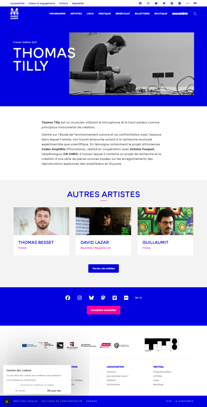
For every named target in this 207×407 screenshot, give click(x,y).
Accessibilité (17, 3)
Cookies (92, 401)
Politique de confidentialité (62, 401)
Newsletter (78, 3)
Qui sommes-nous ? (117, 376)
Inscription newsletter (103, 310)
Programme (57, 13)
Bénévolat (123, 13)
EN (195, 3)
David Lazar (95, 242)
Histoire (63, 3)
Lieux (90, 13)
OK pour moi (54, 390)
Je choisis (20, 390)
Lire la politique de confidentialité (21, 380)
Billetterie (142, 13)
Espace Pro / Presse (71, 380)
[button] (7, 401)
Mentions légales (26, 401)
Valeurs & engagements (41, 3)
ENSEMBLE (180, 13)
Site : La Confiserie (179, 401)
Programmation (162, 372)
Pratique (104, 13)
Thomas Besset (36, 242)
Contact (111, 372)
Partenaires (113, 384)
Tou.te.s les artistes (103, 268)
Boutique (160, 13)
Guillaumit (155, 242)
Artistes (76, 13)
